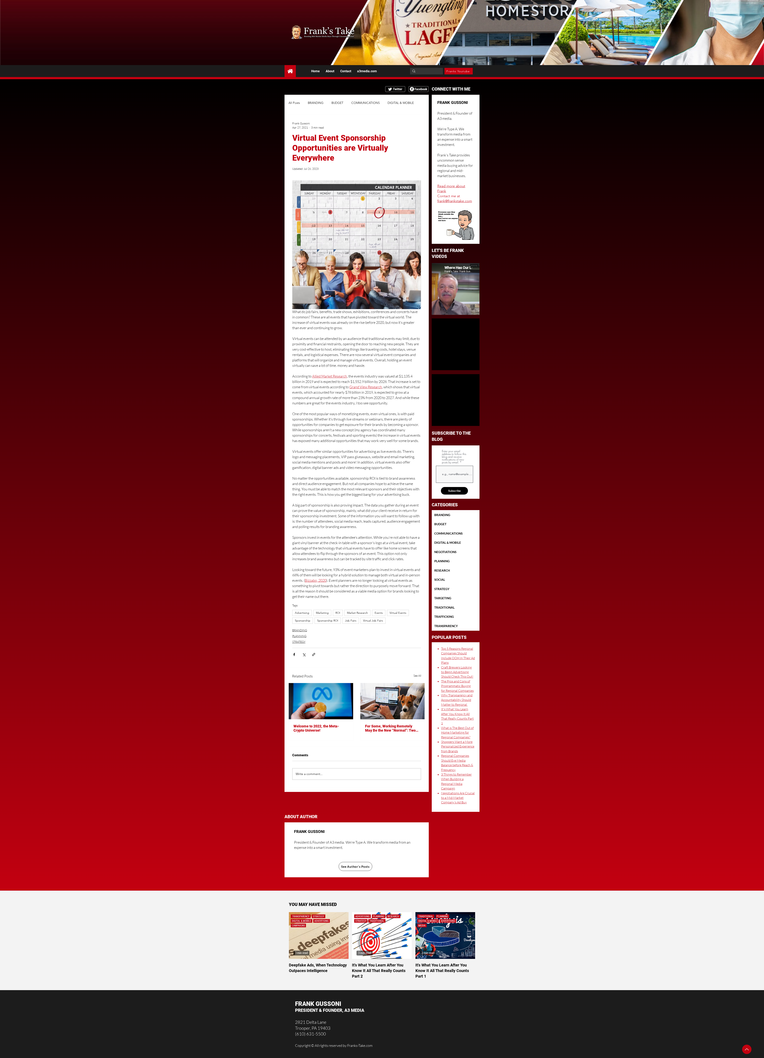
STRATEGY (298, 641)
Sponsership (302, 620)
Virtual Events (398, 613)
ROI (337, 613)
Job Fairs (350, 620)
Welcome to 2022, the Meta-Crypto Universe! (316, 728)
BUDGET (337, 103)
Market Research (357, 613)
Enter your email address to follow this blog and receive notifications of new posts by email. (454, 457)
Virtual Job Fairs (373, 620)
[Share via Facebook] (294, 654)
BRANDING (316, 103)
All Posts (294, 103)
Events (379, 613)
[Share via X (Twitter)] (304, 654)
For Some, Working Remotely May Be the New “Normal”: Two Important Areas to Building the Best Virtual (390, 728)
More (391, 103)
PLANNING (299, 636)
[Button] (290, 71)
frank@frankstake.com (454, 201)
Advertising (302, 613)
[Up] (746, 1049)
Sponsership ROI (327, 620)
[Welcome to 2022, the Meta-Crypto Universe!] (321, 701)
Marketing (322, 613)
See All (417, 675)
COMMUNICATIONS (365, 103)
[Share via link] (314, 654)
